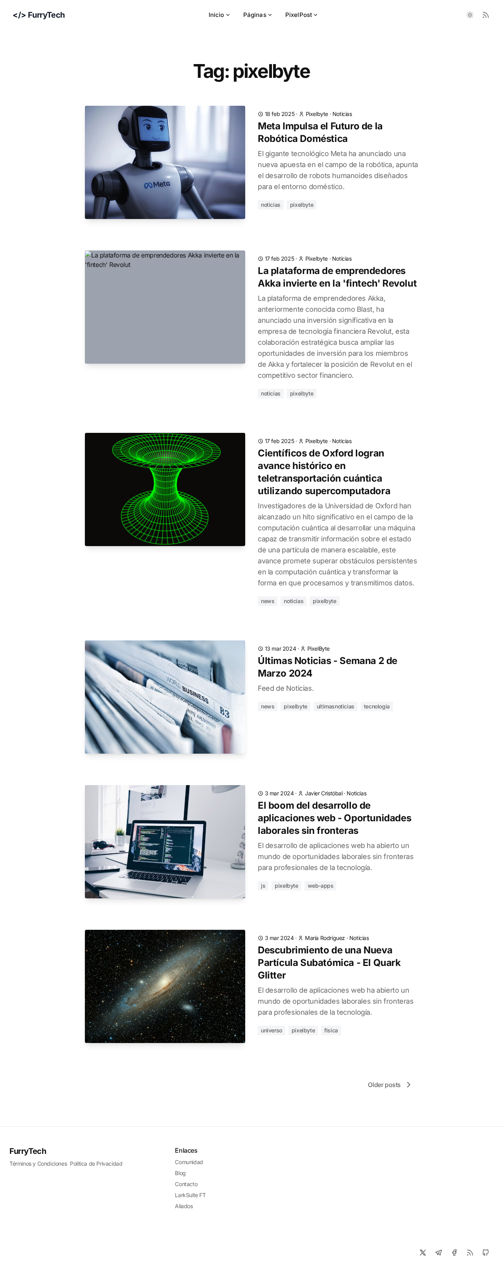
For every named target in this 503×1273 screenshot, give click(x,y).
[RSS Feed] (486, 15)
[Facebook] (454, 1252)
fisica (331, 1030)
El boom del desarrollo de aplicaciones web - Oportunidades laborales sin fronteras (334, 818)
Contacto (186, 1184)
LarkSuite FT (190, 1195)
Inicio (216, 14)
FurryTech (27, 1151)
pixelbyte (301, 204)
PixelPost (298, 14)
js (263, 885)
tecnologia (377, 706)
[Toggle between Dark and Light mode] (470, 15)
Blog (180, 1173)
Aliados (184, 1206)
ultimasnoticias (335, 706)
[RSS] (470, 1252)
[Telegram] (438, 1252)
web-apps (321, 885)
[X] (423, 1252)
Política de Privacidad (96, 1163)
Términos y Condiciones (38, 1163)
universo (271, 1030)
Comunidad (189, 1162)
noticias (342, 113)
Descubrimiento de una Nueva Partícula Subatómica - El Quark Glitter (329, 962)
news (267, 601)
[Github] (486, 1252)
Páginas (254, 14)
